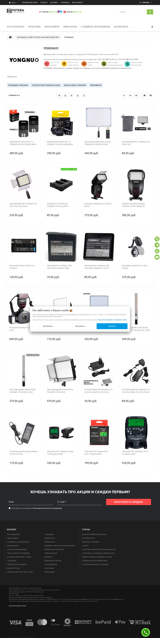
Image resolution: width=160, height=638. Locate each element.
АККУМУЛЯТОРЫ (13, 568)
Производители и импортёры (94, 561)
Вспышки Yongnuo (18, 85)
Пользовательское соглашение (95, 564)
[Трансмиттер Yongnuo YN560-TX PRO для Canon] (61, 433)
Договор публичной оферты (94, 534)
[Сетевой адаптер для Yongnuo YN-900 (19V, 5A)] (23, 433)
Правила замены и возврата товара (97, 557)
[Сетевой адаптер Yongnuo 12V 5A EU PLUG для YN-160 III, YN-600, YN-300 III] (136, 371)
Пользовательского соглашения (47, 508)
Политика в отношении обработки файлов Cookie (100, 553)
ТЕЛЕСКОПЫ (11, 561)
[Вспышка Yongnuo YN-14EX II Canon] (136, 247)
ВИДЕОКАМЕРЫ (13, 546)
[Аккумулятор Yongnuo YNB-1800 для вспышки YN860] (61, 247)
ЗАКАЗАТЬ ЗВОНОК (146, 632)
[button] (157, 239)
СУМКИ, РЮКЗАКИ (51, 553)
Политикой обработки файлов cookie (112, 320)
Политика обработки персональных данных (100, 549)
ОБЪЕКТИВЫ (49, 534)
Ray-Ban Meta (49, 542)
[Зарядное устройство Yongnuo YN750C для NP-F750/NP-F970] (61, 185)
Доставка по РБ (88, 538)
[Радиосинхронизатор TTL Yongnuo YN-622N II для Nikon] (61, 123)
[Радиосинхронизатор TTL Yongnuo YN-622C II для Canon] (23, 123)
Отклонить (48, 326)
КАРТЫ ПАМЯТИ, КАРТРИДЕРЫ (18, 553)
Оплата (85, 546)
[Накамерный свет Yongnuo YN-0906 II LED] (136, 123)
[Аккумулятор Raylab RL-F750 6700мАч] (23, 247)
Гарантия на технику (90, 542)
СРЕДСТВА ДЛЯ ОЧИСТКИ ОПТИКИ (20, 572)
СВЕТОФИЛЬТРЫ (50, 564)
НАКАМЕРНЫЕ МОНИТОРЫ (54, 549)
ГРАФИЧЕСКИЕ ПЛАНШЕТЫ (17, 564)
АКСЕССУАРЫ (49, 568)
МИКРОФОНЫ (49, 538)
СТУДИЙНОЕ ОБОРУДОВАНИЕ (18, 542)
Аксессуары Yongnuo (75, 85)
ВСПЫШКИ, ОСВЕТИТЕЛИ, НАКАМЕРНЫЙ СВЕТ (61, 546)
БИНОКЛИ (48, 557)
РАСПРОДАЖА (49, 572)
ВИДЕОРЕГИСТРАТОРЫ (52, 561)
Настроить (80, 326)
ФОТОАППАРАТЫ (13, 534)
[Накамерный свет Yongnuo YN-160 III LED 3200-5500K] (23, 185)
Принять (112, 326)
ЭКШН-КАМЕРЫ (12, 538)
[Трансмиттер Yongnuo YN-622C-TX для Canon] (98, 433)
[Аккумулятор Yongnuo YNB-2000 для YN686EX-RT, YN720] (98, 247)
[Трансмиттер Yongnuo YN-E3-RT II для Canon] (136, 433)
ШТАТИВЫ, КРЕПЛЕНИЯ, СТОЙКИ (19, 557)
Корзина (145, 2)
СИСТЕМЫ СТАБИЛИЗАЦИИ (17, 549)
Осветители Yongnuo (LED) (46, 85)
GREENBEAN (95, 85)
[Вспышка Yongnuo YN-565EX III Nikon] (98, 185)
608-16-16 (52, 12)
